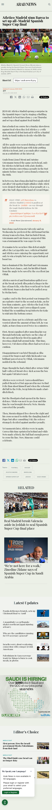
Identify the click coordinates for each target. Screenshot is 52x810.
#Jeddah (23, 205)
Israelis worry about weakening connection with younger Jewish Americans (18, 647)
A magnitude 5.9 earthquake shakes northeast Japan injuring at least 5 (18, 624)
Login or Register (10, 792)
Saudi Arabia (41, 476)
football (14, 467)
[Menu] (2, 4)
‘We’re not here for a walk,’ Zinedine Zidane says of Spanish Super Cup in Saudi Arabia (23, 571)
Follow (45, 97)
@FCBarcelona (27, 200)
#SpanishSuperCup (17, 213)
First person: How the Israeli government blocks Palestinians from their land (18, 746)
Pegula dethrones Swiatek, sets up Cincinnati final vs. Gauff (19, 612)
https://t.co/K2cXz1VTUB (36, 213)
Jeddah (28, 476)
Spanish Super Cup (12, 476)
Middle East (7, 740)
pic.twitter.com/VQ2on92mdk (22, 216)
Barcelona (28, 472)
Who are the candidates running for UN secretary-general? (18, 634)
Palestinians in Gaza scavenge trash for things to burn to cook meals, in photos (17, 658)
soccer (27, 467)
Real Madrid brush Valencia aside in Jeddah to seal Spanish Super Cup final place (25, 524)
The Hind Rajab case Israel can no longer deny (17, 759)
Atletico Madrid (11, 472)
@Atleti (27, 202)
